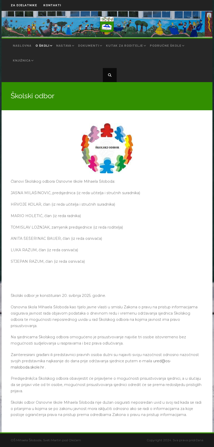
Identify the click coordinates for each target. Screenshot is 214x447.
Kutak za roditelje (124, 45)
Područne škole (165, 45)
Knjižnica (22, 60)
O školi (42, 45)
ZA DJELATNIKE (24, 5)
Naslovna (22, 45)
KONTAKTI (52, 5)
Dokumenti (88, 45)
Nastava (63, 45)
